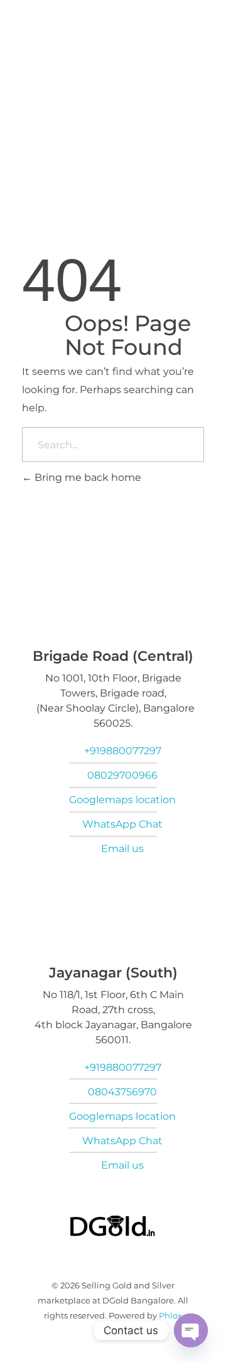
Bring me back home (86, 477)
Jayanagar (154, 121)
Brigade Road (79, 121)
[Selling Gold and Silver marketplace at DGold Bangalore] (69, 176)
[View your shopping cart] (181, 178)
